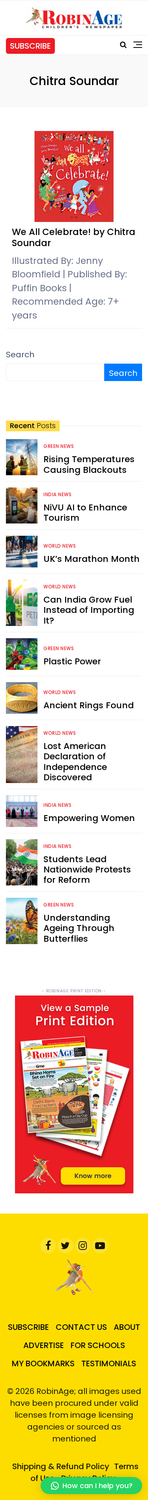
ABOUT (127, 1327)
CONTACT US (81, 1327)
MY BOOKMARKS (43, 1363)
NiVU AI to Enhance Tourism (85, 512)
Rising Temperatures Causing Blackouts (89, 464)
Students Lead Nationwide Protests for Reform (87, 869)
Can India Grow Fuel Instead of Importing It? (88, 610)
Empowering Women (89, 818)
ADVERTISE (43, 1345)
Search (20, 354)
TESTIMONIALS (108, 1363)
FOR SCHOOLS (98, 1345)
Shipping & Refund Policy (60, 1466)
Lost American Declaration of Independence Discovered (75, 761)
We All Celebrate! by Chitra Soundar (73, 237)
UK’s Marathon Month (91, 559)
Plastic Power (72, 661)
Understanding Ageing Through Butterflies (78, 928)
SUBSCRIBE (30, 45)
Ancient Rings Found (88, 705)
